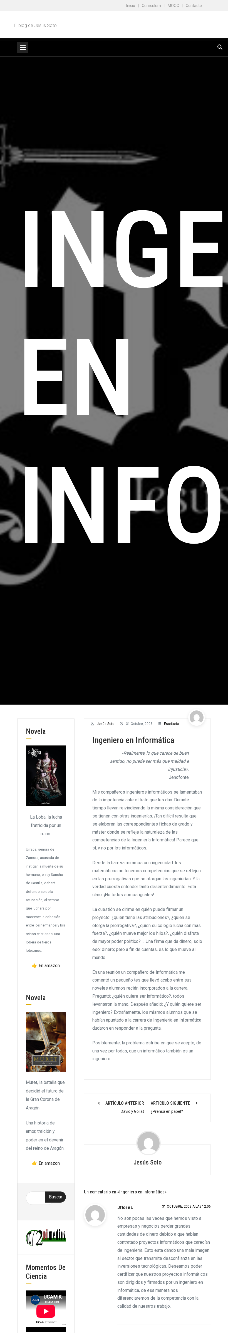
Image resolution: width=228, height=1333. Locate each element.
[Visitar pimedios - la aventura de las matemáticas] (46, 1237)
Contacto (194, 5)
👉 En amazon (46, 965)
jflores (125, 1207)
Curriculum (151, 5)
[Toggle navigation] (22, 47)
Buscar (55, 1197)
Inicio (130, 5)
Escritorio (171, 724)
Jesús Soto (105, 724)
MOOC (173, 5)
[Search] (219, 47)
